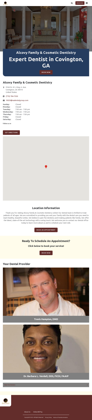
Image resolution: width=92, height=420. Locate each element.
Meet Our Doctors (9, 385)
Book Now (80, 3)
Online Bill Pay (37, 412)
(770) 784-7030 (12, 96)
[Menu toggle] (87, 3)
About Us (27, 412)
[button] (46, 166)
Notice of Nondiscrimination (60, 417)
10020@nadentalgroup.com (17, 100)
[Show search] (71, 3)
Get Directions (11, 132)
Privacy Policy (48, 417)
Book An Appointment (46, 230)
